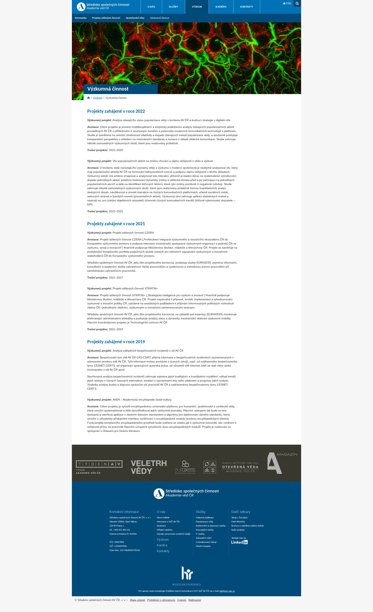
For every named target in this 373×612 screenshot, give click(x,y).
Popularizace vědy (204, 521)
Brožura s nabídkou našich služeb (247, 526)
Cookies (181, 600)
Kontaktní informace (124, 512)
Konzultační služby (205, 530)
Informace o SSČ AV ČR (168, 521)
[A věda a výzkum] (282, 472)
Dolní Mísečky (238, 521)
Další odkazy (240, 512)
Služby (173, 6)
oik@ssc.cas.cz (227, 591)
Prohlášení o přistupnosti (161, 600)
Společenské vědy (135, 18)
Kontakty (246, 6)
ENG (288, 3)
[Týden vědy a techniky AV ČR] (99, 472)
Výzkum (197, 6)
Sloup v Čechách (239, 517)
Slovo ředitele (163, 517)
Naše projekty (238, 530)
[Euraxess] (185, 472)
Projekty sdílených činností (106, 18)
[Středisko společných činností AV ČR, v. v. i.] (186, 499)
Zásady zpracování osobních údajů (173, 534)
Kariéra (221, 6)
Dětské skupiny (203, 546)
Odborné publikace (205, 517)
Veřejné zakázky (165, 530)
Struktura (161, 526)
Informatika (80, 18)
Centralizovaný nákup (206, 542)
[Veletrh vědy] (148, 472)
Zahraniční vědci (204, 538)
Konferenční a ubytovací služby (211, 526)
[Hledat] (297, 3)
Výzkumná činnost (159, 18)
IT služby (200, 534)
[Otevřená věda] (231, 472)
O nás (151, 6)
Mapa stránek (137, 600)
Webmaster (194, 600)
